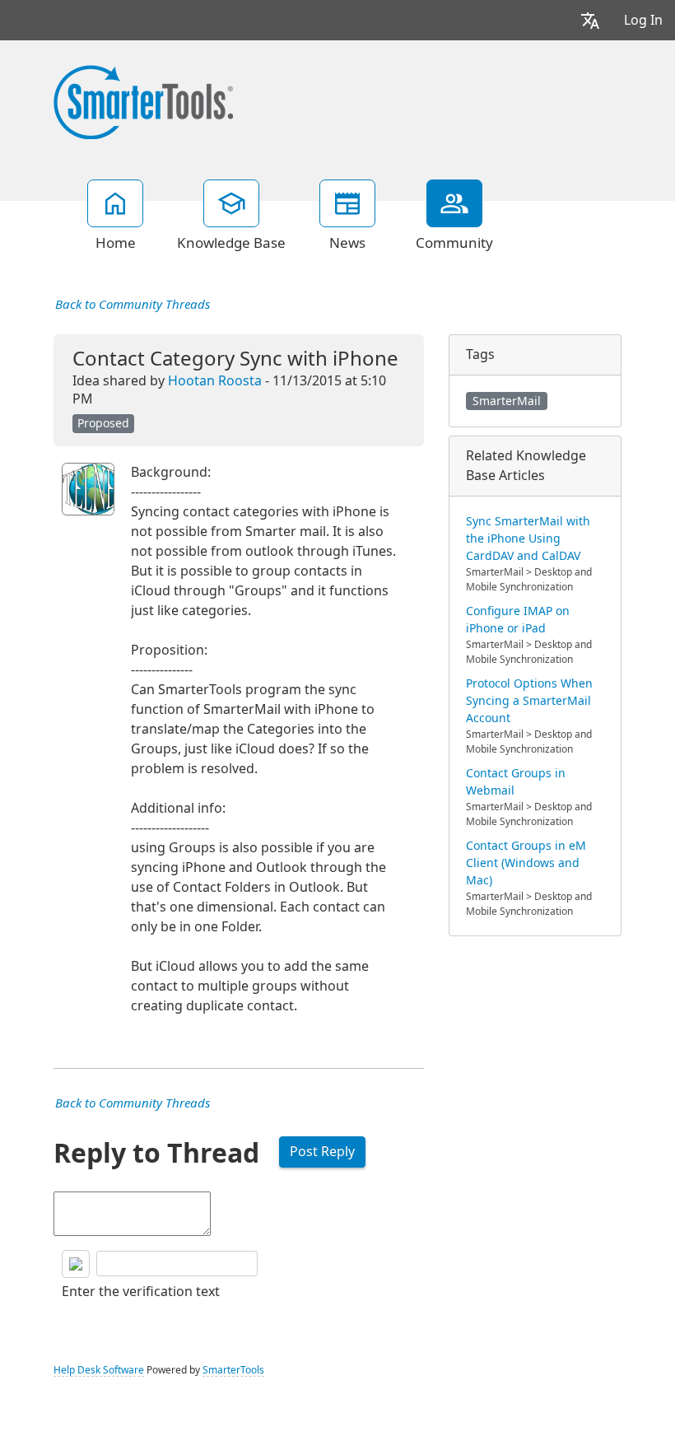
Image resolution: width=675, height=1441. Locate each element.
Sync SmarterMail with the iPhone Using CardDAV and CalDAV (528, 538)
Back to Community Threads (132, 304)
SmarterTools (233, 1370)
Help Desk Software (99, 1370)
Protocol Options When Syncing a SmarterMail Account (529, 701)
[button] (590, 20)
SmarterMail (506, 401)
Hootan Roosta (215, 381)
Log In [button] (643, 20)
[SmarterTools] (143, 100)
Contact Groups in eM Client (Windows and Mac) (526, 863)
